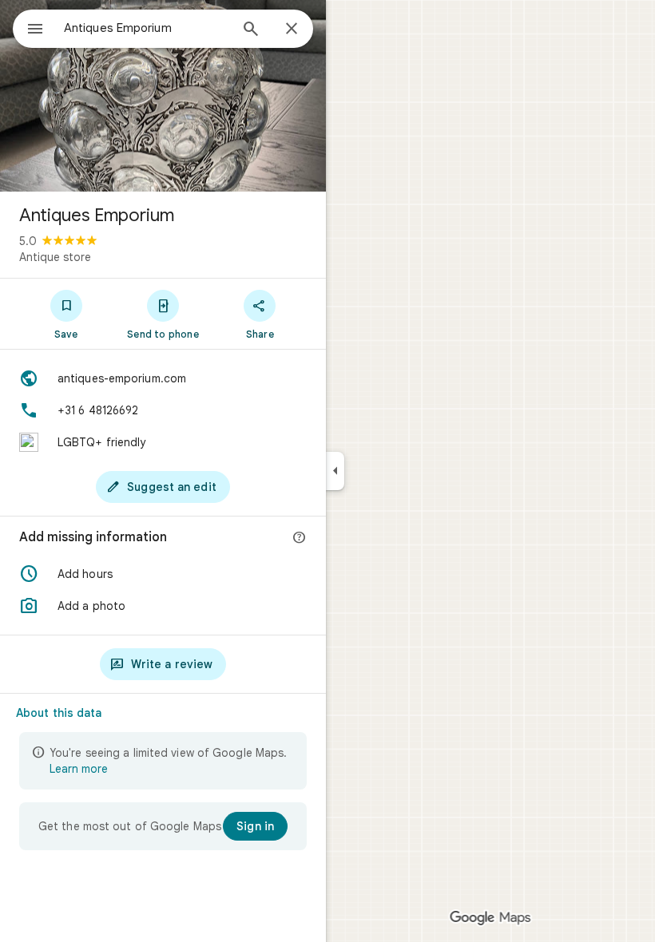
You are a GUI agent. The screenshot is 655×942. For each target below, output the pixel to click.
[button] (163, 574)
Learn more (79, 769)
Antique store (55, 257)
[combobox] (146, 28)
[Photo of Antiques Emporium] (163, 96)
